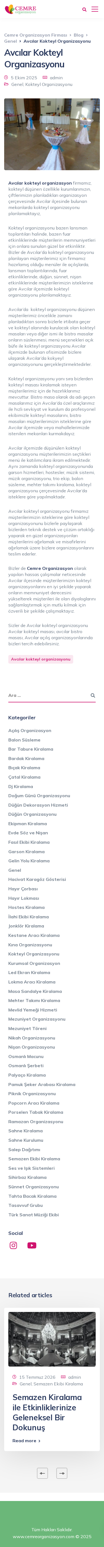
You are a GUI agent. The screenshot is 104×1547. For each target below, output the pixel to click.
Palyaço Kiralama (27, 1075)
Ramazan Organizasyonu (35, 1121)
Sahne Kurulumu (25, 1140)
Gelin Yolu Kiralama (29, 860)
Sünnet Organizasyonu (33, 1186)
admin (56, 77)
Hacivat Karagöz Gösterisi (37, 879)
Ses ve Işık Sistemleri (31, 1168)
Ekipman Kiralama (27, 823)
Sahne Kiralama (25, 1130)
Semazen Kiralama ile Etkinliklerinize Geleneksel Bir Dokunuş (47, 1412)
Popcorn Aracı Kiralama (33, 1103)
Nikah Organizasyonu (31, 1038)
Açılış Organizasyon (29, 730)
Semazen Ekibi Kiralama (34, 1158)
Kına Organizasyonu (30, 944)
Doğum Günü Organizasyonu (39, 795)
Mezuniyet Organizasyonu (36, 1019)
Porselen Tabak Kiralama (35, 1112)
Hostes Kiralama (26, 907)
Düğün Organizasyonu (32, 814)
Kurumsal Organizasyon (34, 963)
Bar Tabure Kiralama (30, 749)
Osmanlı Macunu (26, 1056)
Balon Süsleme (24, 740)
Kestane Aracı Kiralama (34, 935)
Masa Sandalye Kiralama (35, 991)
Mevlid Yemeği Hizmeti (32, 1010)
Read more (24, 1440)
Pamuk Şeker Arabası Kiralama (41, 1084)
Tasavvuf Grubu (25, 1205)
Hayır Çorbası (23, 888)
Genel (17, 84)
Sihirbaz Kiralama (27, 1177)
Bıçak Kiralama (24, 767)
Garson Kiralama (26, 851)
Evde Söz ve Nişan (28, 832)
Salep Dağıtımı (24, 1149)
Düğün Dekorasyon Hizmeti (38, 805)
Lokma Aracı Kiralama (31, 982)
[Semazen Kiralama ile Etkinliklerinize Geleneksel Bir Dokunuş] (52, 1339)
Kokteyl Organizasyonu (48, 84)
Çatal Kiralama (24, 777)
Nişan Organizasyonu (31, 1047)
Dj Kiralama (20, 786)
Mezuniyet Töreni (27, 1028)
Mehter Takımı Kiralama (34, 1000)
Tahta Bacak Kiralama (32, 1196)
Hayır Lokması (23, 898)
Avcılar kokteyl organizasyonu (40, 659)
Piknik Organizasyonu (32, 1093)
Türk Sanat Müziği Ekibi (33, 1214)
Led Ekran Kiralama (29, 972)
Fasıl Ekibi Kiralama (29, 842)
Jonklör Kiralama (26, 926)
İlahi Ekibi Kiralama (28, 916)
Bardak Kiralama (26, 758)
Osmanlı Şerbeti (26, 1065)
